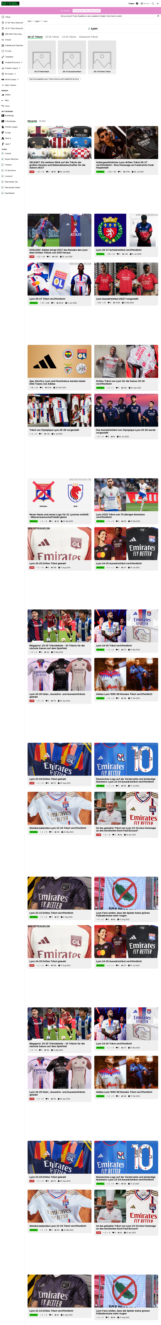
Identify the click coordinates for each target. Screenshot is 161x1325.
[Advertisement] (93, 100)
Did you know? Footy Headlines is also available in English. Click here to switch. (91, 16)
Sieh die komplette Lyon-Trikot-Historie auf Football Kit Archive (54, 79)
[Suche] (153, 3)
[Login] (137, 3)
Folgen (131, 3)
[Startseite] (10, 3)
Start (29, 21)
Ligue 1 (37, 21)
